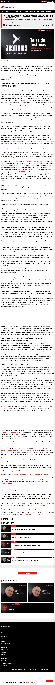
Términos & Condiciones (43, 669)
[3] (21, 109)
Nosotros (3, 640)
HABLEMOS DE (48, 11)
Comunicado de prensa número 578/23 (32, 514)
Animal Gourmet (4, 651)
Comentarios (27, 573)
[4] (43, 149)
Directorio (3, 641)
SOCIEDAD (16, 11)
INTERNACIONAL (32, 11)
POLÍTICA (6, 11)
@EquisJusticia (48, 442)
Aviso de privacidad (5, 643)
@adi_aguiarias (17, 442)
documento (16, 434)
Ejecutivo (3, 154)
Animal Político (4, 649)
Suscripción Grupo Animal (6, 662)
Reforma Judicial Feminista (8, 432)
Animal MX (3, 654)
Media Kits (5, 632)
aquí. (43, 505)
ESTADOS (11, 11)
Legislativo (22, 171)
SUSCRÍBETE (44, 1)
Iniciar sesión (50, 1)
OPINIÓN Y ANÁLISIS (40, 11)
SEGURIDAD (22, 11)
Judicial (47, 152)
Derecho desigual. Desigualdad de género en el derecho (31, 509)
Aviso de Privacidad (30, 682)
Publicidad (3, 660)
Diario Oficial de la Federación (26, 500)
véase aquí (34, 471)
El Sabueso (3, 652)
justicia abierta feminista (8, 238)
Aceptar (49, 681)
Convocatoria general (32, 161)
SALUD (26, 11)
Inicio (2, 638)
